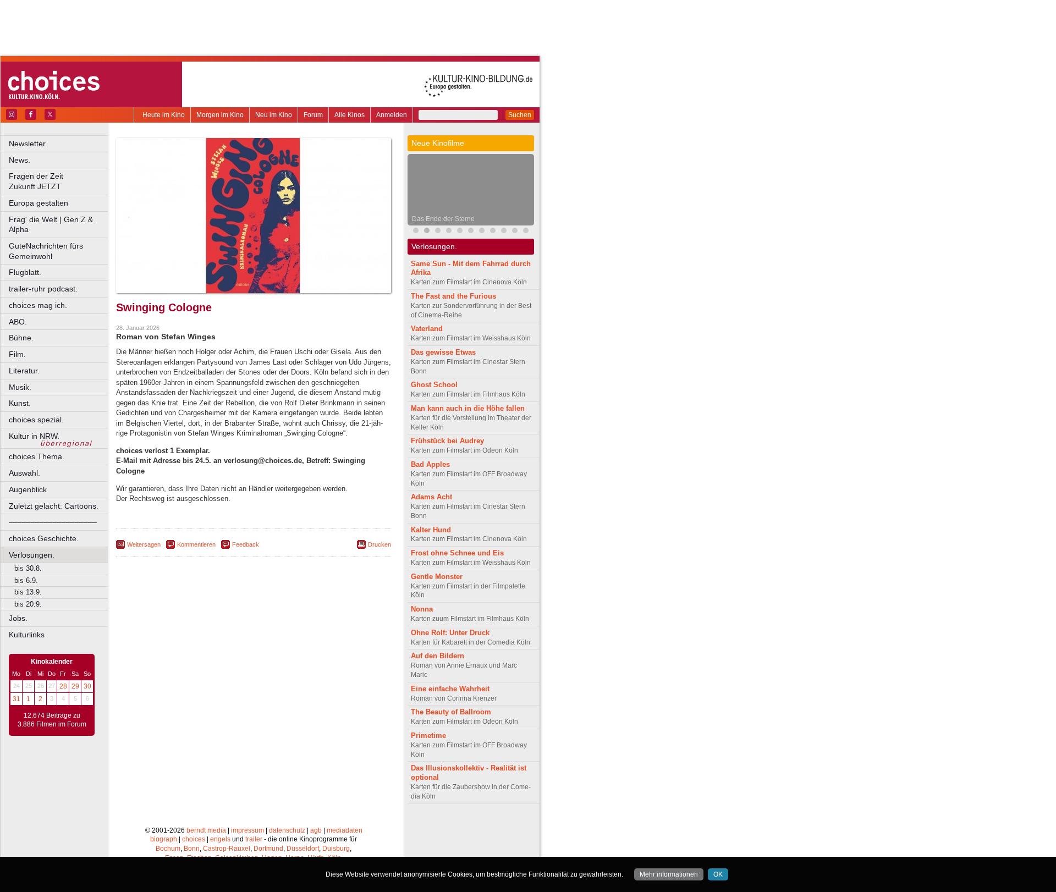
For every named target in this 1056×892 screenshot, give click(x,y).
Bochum (168, 848)
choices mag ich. (38, 305)
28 (63, 686)
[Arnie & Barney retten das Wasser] (470, 232)
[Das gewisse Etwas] (481, 232)
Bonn (192, 848)
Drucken (379, 544)
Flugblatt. (25, 272)
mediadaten (344, 830)
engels (220, 839)
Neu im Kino (273, 115)
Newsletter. (28, 143)
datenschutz (287, 830)
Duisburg (336, 848)
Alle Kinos (349, 115)
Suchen (519, 115)
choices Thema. (36, 456)
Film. (17, 354)
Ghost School (434, 385)
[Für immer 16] (514, 232)
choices (193, 839)
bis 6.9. (26, 580)
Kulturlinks (27, 634)
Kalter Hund (431, 530)
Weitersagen (144, 544)
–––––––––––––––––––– (53, 521)
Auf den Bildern (437, 656)
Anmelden (391, 115)
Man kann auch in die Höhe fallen (468, 408)
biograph (163, 839)
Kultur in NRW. (34, 436)
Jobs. (18, 618)
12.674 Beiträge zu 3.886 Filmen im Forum (52, 720)
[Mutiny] (437, 232)
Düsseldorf (303, 848)
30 (87, 686)
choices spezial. (36, 419)
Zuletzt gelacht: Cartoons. (53, 506)
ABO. (18, 321)
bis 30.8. (28, 568)
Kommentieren (196, 544)
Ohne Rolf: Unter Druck (450, 633)
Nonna (422, 609)
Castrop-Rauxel (226, 848)
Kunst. (20, 403)
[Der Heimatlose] (503, 232)
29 (75, 686)
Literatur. (24, 370)
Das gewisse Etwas (443, 352)
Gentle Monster (437, 576)
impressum (247, 830)
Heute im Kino (163, 115)
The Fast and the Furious (453, 296)
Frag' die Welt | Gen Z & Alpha (51, 224)
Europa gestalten (38, 203)
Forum (313, 115)
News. (19, 160)
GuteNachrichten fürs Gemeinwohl (46, 251)
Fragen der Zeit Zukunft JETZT (59, 181)
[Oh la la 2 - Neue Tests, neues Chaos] (448, 232)
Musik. (20, 387)
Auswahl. (24, 473)
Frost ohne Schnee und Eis (457, 553)
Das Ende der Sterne (443, 219)
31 (16, 699)
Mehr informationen (669, 874)
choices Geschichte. (44, 538)
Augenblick (28, 489)
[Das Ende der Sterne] (426, 232)
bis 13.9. (28, 592)
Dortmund (268, 848)
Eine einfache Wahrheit (450, 689)
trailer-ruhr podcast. (43, 288)
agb (316, 830)
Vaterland (427, 328)
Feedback (245, 544)
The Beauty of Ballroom (451, 712)
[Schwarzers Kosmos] (525, 232)
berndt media (206, 830)
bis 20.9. (28, 604)
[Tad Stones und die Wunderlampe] (459, 232)
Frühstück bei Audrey (447, 441)
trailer (253, 839)
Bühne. (21, 337)
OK (718, 874)
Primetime (428, 735)
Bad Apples (430, 464)
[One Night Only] (415, 232)
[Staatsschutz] (492, 232)
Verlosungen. (31, 554)
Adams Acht (431, 497)
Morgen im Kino (220, 115)
